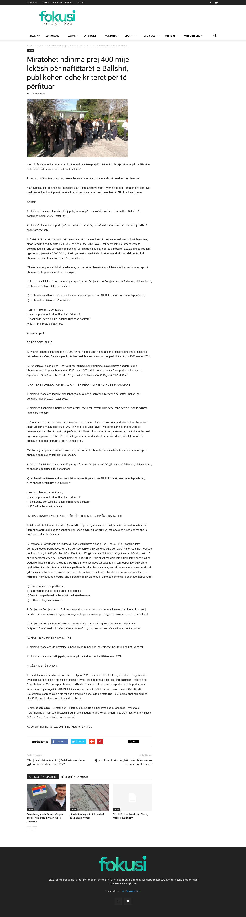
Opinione (90, 35)
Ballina (45, 2)
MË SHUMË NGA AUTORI (74, 776)
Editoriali (52, 35)
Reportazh (149, 35)
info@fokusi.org (130, 891)
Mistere (170, 35)
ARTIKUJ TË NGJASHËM (42, 776)
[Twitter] (216, 2)
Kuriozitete (192, 35)
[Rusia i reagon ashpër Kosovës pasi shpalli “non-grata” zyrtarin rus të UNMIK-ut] (46, 797)
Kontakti (80, 2)
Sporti (129, 35)
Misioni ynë (57, 2)
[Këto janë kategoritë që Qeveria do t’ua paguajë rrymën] (89, 797)
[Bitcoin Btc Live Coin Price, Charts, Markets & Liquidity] (132, 797)
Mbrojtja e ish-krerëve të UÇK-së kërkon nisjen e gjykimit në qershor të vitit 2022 (56, 762)
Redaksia (69, 2)
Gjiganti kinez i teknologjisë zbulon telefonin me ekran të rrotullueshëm (123, 762)
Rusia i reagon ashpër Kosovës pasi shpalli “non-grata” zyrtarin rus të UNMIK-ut (45, 818)
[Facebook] (210, 2)
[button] (215, 35)
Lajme (72, 35)
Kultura (111, 35)
